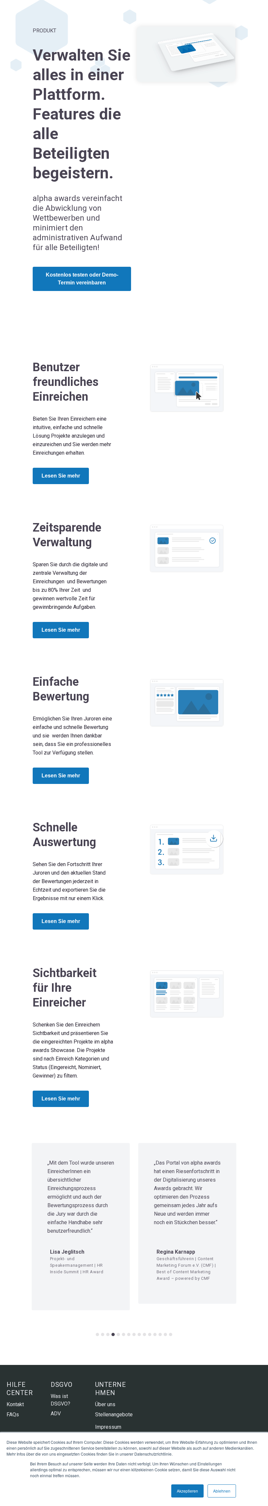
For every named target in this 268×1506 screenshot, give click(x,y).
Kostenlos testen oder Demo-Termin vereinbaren (82, 278)
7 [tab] (128, 1334)
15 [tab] (170, 1334)
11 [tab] (149, 1334)
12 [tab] (155, 1334)
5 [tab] (118, 1334)
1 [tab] (97, 1334)
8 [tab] (134, 1334)
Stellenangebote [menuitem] (112, 1414)
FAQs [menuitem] (13, 1414)
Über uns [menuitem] (105, 1404)
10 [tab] (144, 1334)
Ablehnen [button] (221, 1491)
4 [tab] (113, 1334)
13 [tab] (160, 1334)
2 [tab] (102, 1334)
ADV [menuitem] (56, 1413)
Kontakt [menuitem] (15, 1404)
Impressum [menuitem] (108, 1427)
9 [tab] (139, 1334)
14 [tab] (165, 1334)
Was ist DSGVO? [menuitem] (60, 1399)
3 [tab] (107, 1334)
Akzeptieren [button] (187, 1491)
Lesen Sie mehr (61, 476)
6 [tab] (123, 1334)
